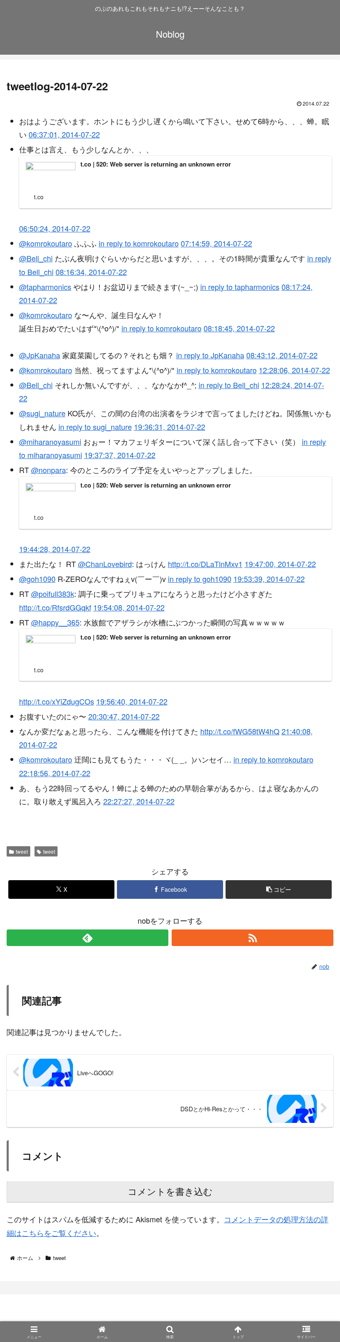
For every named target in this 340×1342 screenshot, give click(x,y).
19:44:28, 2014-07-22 (54, 548)
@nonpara (48, 469)
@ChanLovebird (105, 563)
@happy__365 (55, 622)
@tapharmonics (45, 286)
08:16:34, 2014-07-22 (91, 271)
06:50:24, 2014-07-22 (54, 228)
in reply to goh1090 (199, 578)
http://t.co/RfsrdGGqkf (55, 607)
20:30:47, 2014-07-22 (124, 716)
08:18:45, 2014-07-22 (239, 328)
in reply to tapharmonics (239, 286)
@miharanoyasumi (50, 441)
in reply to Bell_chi (229, 384)
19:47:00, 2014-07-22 (280, 563)
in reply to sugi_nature (95, 426)
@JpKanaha (39, 355)
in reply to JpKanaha (210, 355)
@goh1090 (37, 578)
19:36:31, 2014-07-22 (169, 426)
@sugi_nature (42, 413)
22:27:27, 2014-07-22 (139, 801)
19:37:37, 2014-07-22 (119, 454)
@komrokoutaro (45, 243)
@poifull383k (52, 593)
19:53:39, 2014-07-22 (269, 578)
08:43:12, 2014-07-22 (282, 355)
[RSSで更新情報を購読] (252, 937)
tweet (22, 851)
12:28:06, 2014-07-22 (294, 369)
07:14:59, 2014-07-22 (216, 243)
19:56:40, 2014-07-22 (132, 701)
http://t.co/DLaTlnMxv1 (205, 563)
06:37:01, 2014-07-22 (64, 134)
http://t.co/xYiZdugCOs (56, 701)
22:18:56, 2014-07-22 (54, 773)
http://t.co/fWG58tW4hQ (239, 731)
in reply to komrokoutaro (139, 243)
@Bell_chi (36, 258)
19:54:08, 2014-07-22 (129, 607)
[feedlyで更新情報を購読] (87, 937)
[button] (279, 889)
